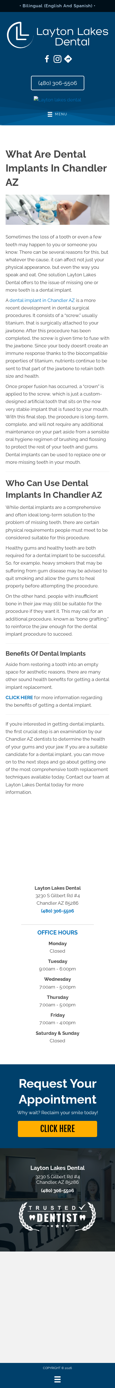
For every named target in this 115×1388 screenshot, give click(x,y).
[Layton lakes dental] (57, 100)
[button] (57, 1129)
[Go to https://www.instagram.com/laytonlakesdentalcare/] (57, 60)
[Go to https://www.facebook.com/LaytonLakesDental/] (47, 60)
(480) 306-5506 (57, 911)
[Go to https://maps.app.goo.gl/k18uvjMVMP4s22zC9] (68, 59)
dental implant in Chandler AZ (42, 300)
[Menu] (57, 1379)
